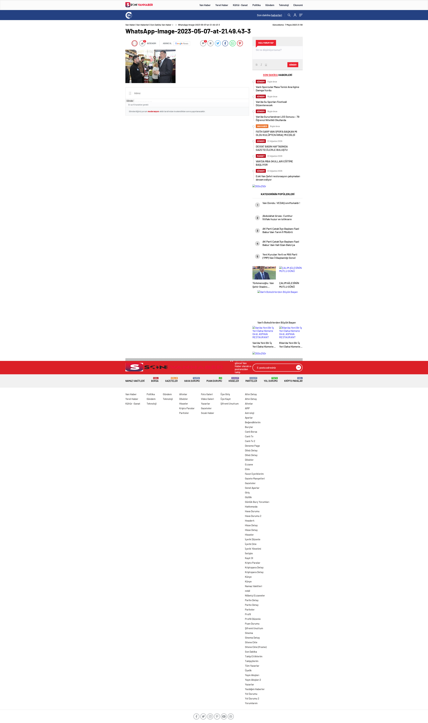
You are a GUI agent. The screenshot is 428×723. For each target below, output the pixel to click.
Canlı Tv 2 (250, 440)
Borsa (154, 379)
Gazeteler (171, 379)
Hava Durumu (192, 379)
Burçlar (249, 426)
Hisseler (234, 379)
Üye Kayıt (226, 398)
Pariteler (251, 379)
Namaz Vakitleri (135, 380)
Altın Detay (251, 394)
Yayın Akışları (252, 675)
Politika (256, 5)
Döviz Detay (251, 450)
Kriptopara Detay (254, 567)
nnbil (247, 590)
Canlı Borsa (251, 431)
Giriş (247, 492)
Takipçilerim (251, 660)
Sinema (249, 632)
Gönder (130, 100)
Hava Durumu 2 (253, 515)
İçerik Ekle (250, 543)
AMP (247, 408)
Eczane (249, 464)
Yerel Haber (221, 5)
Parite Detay (251, 600)
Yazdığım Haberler (255, 689)
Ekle (247, 469)
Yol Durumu (271, 379)
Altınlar (183, 394)
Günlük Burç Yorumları (257, 501)
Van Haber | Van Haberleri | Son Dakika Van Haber (148, 24)
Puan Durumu (214, 379)
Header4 (249, 520)
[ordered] (143, 101)
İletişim (249, 553)
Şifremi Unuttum (230, 403)
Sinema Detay (252, 637)
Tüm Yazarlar (252, 665)
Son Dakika (251, 651)
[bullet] (146, 101)
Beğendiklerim (252, 422)
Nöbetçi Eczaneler (255, 595)
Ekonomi (298, 5)
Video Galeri (207, 398)
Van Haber (205, 5)
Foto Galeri (207, 394)
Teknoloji (284, 5)
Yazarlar (205, 403)
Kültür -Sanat (240, 5)
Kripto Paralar (293, 379)
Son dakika (269, 15)
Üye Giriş (225, 394)
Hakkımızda (251, 506)
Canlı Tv (249, 436)
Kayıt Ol (249, 558)
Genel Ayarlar (252, 487)
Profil (248, 614)
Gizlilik (248, 497)
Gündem (269, 5)
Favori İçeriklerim (254, 473)
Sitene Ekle (251, 642)
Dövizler (183, 398)
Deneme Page (252, 445)
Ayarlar (249, 417)
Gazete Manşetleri (255, 478)
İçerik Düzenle (252, 539)
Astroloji (249, 412)
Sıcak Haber (207, 412)
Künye (248, 576)
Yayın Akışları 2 (253, 679)
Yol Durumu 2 (252, 698)
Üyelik (248, 670)
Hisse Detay (251, 525)
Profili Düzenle (253, 618)
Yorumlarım (251, 703)
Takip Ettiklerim (253, 656)
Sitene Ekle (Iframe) (255, 646)
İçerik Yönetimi (253, 548)
